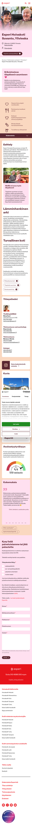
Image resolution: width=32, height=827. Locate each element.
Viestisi (4, 633)
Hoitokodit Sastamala (8, 753)
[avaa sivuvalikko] (27, 136)
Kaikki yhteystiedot (16, 680)
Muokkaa (15, 429)
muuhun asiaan (9, 574)
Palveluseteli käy (9, 289)
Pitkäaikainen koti (9, 281)
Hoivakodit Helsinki (7, 692)
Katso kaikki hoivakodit (8, 707)
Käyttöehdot (6, 795)
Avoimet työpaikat (7, 768)
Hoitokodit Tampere (8, 735)
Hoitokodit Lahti (6, 750)
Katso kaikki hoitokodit (8, 738)
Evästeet (5, 799)
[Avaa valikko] (29, 3)
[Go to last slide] (4, 386)
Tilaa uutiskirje (7, 785)
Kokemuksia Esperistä (10, 782)
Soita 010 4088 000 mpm (16, 675)
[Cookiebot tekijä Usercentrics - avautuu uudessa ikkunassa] (23, 392)
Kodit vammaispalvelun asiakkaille (14, 744)
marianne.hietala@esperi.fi (11, 342)
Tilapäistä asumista (10, 285)
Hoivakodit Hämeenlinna (9, 695)
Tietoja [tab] (26, 396)
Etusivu (4, 60)
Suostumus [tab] (5, 396)
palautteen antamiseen (11, 572)
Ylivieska (23, 60)
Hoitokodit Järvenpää (8, 747)
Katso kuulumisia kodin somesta (18, 365)
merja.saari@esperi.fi (9, 321)
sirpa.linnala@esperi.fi (10, 332)
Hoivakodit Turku (7, 704)
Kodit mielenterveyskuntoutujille (14, 716)
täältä (16, 593)
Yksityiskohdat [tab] (16, 396)
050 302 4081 (7, 319)
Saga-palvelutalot (7, 710)
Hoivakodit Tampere (8, 701)
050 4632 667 (7, 330)
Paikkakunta (6, 620)
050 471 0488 (7, 340)
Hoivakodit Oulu (6, 698)
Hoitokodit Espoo (7, 722)
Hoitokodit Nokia (7, 726)
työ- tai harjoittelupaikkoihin (12, 569)
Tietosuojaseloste (8, 792)
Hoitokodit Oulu (6, 729)
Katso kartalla (8, 45)
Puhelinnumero (6, 626)
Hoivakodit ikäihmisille (10, 689)
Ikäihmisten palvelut (14, 60)
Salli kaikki (16, 424)
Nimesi (4, 606)
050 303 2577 (7, 350)
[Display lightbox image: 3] (16, 386)
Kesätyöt (4, 771)
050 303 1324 (7, 352)
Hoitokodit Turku (7, 732)
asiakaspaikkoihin (9, 566)
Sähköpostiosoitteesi (8, 613)
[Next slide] (27, 386)
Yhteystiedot (8, 48)
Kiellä (16, 434)
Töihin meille (6, 765)
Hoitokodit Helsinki (7, 719)
